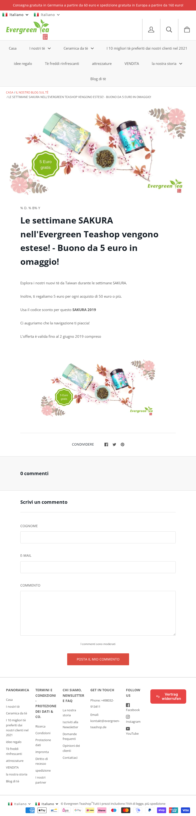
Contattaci (70, 757)
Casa (12, 48)
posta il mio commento (98, 659)
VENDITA (132, 63)
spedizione (43, 770)
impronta (42, 752)
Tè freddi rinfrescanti (62, 63)
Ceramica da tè (76, 48)
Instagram (133, 721)
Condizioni (42, 733)
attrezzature (102, 63)
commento (30, 585)
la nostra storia (164, 63)
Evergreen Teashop (77, 803)
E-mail (25, 555)
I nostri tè (37, 48)
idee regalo (23, 63)
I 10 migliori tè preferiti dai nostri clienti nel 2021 (147, 48)
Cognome (29, 526)
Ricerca (40, 726)
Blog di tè (98, 78)
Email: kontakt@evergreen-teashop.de (105, 720)
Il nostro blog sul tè (32, 92)
